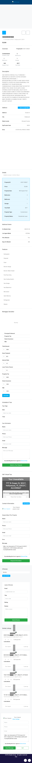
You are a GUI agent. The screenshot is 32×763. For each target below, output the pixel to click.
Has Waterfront (7, 287)
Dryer (5, 262)
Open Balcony (7, 296)
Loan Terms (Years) (7, 367)
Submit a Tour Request (16, 465)
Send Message (9, 748)
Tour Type (5, 406)
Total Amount (5, 346)
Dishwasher (7, 254)
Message (4, 447)
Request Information (16, 560)
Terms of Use (24, 460)
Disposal (6, 258)
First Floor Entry (7, 275)
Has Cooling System (9, 279)
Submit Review (16, 620)
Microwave (6, 291)
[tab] (4, 33)
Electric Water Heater (9, 270)
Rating (6, 602)
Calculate (5, 395)
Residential (12, 633)
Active (11, 635)
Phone (4, 433)
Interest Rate (5, 360)
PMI (3, 388)
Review (6, 606)
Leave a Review (6, 575)
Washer (6, 304)
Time (3, 416)
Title (5, 595)
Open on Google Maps (24, 107)
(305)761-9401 (16, 509)
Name (3, 426)
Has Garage (7, 283)
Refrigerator (7, 300)
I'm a (3, 539)
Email (3, 440)
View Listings (26, 503)
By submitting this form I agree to (15, 460)
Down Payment (6, 353)
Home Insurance (6, 381)
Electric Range (7, 266)
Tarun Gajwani (8, 646)
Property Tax (5, 374)
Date (3, 409)
